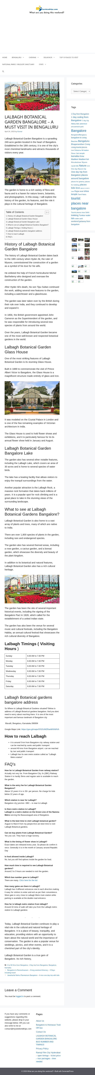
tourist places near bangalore (80, 203)
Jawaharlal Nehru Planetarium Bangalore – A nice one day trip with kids (33, 975)
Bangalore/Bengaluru (79, 135)
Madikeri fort (84, 159)
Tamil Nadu (82, 194)
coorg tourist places (79, 147)
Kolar (82, 156)
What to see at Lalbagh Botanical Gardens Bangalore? (28, 225)
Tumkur (82, 215)
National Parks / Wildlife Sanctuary (18, 64)
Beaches (74, 141)
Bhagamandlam (77, 144)
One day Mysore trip (78, 169)
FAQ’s (10, 237)
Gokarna (77, 150)
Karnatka (8, 968)
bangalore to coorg (79, 138)
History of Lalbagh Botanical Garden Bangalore (25, 216)
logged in (20, 996)
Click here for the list (28, 880)
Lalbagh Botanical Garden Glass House (23, 219)
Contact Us (41, 1032)
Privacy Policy (42, 1049)
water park (79, 218)
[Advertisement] (47, 36)
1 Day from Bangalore (80, 114)
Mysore (84, 162)
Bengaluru (16, 57)
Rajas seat (78, 191)
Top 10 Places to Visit (69, 57)
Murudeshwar (76, 162)
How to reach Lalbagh (16, 234)
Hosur (73, 153)
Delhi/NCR (48, 57)
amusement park (77, 127)
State (41, 64)
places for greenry (77, 181)
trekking (74, 215)
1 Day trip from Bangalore (38, 965)
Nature (82, 165)
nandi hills (74, 166)
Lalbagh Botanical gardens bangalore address (25, 231)
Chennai (32, 57)
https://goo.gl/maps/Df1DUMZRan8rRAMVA (40, 729)
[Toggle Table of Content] (45, 212)
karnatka (75, 156)
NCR (88, 166)
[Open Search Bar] (3, 71)
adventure (83, 124)
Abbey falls (75, 124)
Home (4, 57)
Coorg (87, 144)
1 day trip (85, 120)
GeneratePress (68, 1071)
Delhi (72, 150)
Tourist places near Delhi (80, 212)
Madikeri (74, 159)
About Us (40, 1021)
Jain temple (80, 153)
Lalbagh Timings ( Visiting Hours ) (20, 228)
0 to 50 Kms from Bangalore (17, 965)
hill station (85, 150)
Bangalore (52, 965)
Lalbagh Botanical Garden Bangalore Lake (23, 222)
